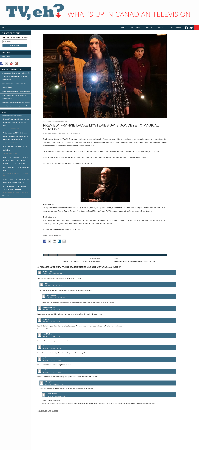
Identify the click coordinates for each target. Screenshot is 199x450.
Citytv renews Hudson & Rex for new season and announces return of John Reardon (16, 76)
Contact (149, 28)
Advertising (176, 28)
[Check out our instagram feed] (16, 63)
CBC (46, 255)
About (122, 28)
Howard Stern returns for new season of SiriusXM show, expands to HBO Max (16, 122)
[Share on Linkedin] (59, 241)
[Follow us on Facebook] (1, 63)
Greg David (64, 133)
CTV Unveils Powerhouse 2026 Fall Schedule (15, 148)
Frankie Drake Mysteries (59, 121)
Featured (46, 121)
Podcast (161, 28)
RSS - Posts (6, 56)
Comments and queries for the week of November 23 (81, 260)
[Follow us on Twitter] (6, 63)
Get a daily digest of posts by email (15, 37)
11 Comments (75, 133)
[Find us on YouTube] (11, 63)
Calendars (135, 28)
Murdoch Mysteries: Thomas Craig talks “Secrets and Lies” (134, 260)
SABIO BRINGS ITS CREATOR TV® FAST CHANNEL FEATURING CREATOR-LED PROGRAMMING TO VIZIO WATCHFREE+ (16, 184)
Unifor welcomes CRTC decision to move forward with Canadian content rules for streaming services (15, 136)
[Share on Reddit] (54, 241)
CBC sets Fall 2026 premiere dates (18, 91)
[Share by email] (64, 241)
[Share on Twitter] (49, 241)
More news (5, 196)
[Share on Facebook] (44, 241)
